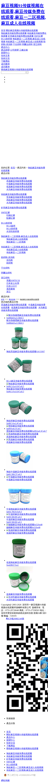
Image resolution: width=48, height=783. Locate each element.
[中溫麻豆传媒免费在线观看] (20, 477)
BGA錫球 (10, 226)
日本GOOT (11, 286)
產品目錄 (12, 299)
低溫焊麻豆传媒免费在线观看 (20, 533)
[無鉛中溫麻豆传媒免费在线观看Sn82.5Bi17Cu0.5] (19, 470)
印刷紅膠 (10, 215)
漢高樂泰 (10, 289)
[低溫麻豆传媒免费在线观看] (19, 592)
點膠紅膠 (10, 218)
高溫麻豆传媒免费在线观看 (19, 181)
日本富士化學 (12, 283)
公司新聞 (14, 50)
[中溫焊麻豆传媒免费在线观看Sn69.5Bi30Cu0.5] (26, 517)
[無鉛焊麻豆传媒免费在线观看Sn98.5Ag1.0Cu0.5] (19, 419)
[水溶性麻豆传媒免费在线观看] (21, 597)
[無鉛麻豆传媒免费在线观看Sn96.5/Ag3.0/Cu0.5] (26, 386)
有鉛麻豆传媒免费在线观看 (14, 194)
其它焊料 (37, 44)
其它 (8, 292)
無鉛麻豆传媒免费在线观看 (14, 33)
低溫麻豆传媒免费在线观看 (19, 186)
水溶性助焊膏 (12, 231)
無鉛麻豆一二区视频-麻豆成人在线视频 (19, 236)
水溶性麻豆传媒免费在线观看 (20, 600)
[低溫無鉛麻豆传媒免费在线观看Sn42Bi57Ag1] (19, 560)
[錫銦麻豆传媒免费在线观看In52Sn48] (24, 524)
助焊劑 (9, 263)
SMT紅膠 (38, 36)
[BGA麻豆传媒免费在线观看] (19, 379)
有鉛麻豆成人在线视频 (17, 249)
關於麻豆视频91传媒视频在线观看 (22, 30)
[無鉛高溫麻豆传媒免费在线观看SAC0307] (19, 349)
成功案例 (5, 64)
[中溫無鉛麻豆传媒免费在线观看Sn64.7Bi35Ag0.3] (19, 507)
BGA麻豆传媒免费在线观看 (19, 381)
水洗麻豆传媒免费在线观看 (19, 189)
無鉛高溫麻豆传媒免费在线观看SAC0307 (25, 351)
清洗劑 (9, 260)
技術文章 (5, 55)
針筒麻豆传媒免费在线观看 (21, 36)
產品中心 (5, 47)
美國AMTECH (13, 280)
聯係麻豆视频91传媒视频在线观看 (17, 69)
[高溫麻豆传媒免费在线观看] (20, 439)
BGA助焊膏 (6, 39)
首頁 (3, 30)
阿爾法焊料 (27, 44)
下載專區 (5, 61)
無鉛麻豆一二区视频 (16, 242)
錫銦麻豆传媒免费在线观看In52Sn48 (23, 527)
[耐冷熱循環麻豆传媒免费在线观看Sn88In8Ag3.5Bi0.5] (26, 318)
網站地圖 (5, 780)
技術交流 (5, 58)
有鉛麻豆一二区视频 (16, 252)
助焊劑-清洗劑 (8, 257)
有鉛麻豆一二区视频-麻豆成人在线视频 (24, 41)
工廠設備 (23, 50)
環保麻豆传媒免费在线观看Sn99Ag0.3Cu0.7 (26, 431)
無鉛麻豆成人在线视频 (17, 239)
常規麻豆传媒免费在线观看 (19, 197)
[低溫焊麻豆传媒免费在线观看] (21, 530)
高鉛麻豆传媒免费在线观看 (19, 200)
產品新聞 (5, 50)
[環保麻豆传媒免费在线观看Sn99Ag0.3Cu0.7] (26, 428)
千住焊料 (17, 44)
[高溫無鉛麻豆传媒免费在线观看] (22, 434)
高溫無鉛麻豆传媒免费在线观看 (21, 437)
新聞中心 (5, 53)
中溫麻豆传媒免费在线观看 (19, 184)
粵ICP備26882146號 (15, 619)
